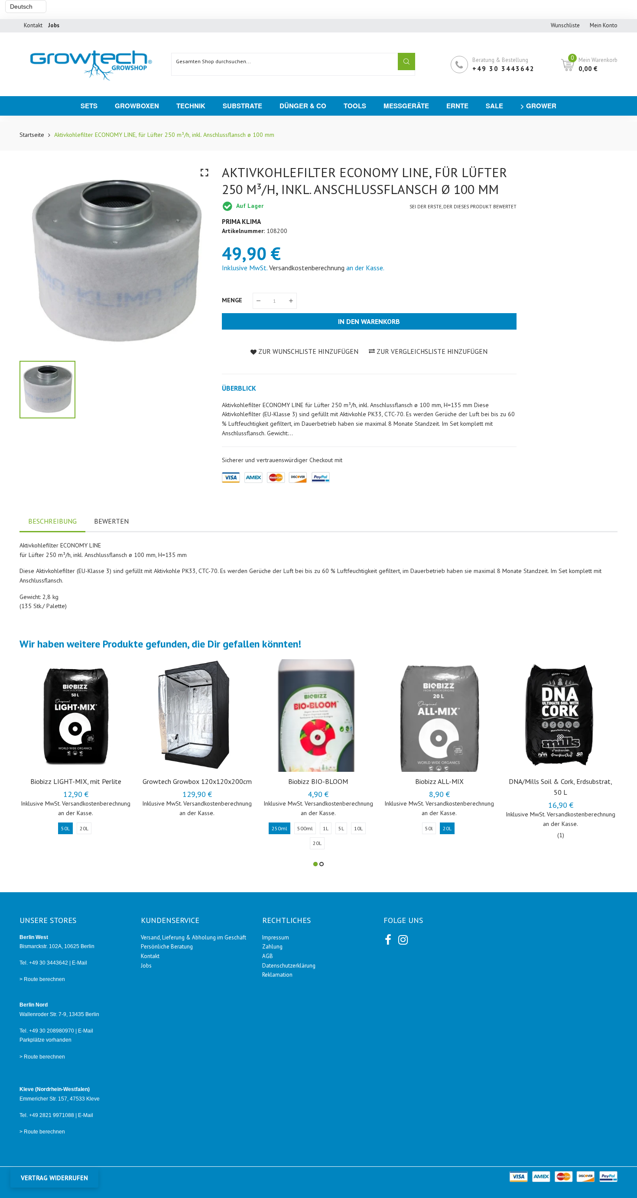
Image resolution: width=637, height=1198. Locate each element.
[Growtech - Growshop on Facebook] (388, 938)
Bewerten (111, 521)
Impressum (275, 937)
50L (65, 828)
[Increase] (291, 300)
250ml (279, 828)
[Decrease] (258, 300)
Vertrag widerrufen (54, 1178)
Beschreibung (52, 521)
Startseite (32, 135)
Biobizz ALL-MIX (439, 781)
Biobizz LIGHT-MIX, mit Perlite (75, 781)
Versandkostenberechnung (306, 267)
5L (341, 828)
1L (325, 828)
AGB (267, 956)
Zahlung (272, 946)
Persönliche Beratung (167, 946)
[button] (315, 864)
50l (429, 828)
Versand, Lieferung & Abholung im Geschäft (193, 937)
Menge (233, 300)
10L (358, 828)
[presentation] (37, 762)
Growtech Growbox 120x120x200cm (197, 781)
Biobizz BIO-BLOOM (318, 781)
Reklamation (277, 974)
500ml (305, 828)
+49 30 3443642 (503, 69)
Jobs (146, 965)
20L (84, 828)
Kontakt (33, 25)
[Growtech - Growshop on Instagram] (402, 938)
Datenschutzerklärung (288, 965)
